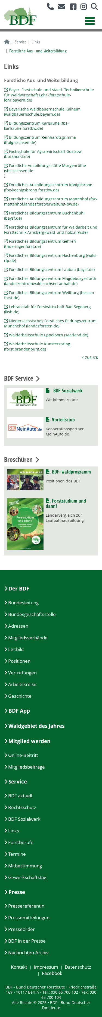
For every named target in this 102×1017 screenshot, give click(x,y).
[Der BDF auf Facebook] (71, 7)
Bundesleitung (23, 602)
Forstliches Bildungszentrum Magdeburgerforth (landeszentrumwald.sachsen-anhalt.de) (50, 281)
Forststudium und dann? (66, 503)
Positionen (19, 661)
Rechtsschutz (22, 807)
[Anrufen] (48, 7)
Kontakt (19, 967)
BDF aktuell (20, 795)
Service (20, 42)
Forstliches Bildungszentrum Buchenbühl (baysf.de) (44, 215)
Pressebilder (21, 929)
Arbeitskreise (22, 684)
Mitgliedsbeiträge (26, 767)
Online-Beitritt (23, 755)
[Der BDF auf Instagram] (81, 7)
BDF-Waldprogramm (71, 472)
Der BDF (18, 588)
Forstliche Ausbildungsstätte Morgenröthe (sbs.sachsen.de (45, 168)
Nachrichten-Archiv (28, 952)
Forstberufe (20, 842)
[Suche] (92, 7)
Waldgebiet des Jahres (36, 725)
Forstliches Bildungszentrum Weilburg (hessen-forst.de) (49, 295)
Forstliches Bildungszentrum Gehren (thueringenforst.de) (40, 244)
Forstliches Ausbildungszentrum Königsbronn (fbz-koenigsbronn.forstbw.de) (48, 187)
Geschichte (20, 696)
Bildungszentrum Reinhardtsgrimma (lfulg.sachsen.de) (40, 140)
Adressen (18, 626)
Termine (17, 854)
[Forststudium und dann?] (25, 523)
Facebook (52, 973)
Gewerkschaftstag (27, 877)
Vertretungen (22, 672)
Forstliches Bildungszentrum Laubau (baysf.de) (52, 269)
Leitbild (16, 649)
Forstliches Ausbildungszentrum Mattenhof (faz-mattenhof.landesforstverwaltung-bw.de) (50, 201)
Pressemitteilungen (29, 917)
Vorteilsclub (63, 419)
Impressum (46, 967)
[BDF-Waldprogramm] (25, 479)
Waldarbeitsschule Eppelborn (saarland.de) (48, 334)
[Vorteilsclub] (25, 426)
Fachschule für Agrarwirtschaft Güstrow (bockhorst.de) (43, 154)
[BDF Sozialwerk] (25, 397)
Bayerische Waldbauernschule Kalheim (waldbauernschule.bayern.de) (42, 111)
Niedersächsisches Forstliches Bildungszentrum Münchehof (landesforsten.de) (50, 323)
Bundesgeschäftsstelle (32, 614)
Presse (16, 892)
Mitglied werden (29, 741)
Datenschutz (78, 967)
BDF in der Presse (27, 941)
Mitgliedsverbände (28, 637)
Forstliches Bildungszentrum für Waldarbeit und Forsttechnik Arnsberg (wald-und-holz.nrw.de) (50, 230)
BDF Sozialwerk (67, 390)
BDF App (19, 710)
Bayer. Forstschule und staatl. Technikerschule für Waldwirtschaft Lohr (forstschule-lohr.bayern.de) (49, 95)
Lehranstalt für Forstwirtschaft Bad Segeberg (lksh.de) (47, 309)
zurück (91, 357)
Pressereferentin (26, 906)
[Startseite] (7, 42)
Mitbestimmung (25, 866)
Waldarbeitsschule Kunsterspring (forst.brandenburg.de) (37, 346)
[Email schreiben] (60, 7)
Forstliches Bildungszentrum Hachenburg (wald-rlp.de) (50, 258)
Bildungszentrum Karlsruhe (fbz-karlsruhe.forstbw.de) (36, 126)
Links (36, 42)
